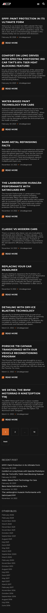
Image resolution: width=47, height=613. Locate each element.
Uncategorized (24, 37)
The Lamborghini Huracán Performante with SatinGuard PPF (21, 186)
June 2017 (6, 575)
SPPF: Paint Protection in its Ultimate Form (23, 20)
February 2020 (8, 560)
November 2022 (9, 521)
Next (5, 441)
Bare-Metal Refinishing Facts (19, 144)
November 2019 (8, 563)
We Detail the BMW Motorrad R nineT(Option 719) (21, 393)
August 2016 (7, 599)
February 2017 (7, 587)
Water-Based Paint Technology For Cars (18, 103)
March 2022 (7, 524)
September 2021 (9, 536)
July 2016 (5, 602)
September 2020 (9, 554)
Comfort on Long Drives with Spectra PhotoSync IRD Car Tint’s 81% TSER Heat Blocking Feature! (23, 60)
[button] (38, 4)
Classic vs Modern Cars (19, 229)
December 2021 (8, 527)
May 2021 (6, 548)
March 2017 (6, 584)
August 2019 (7, 569)
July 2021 (5, 542)
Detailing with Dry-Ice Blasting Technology (19, 309)
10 (34, 432)
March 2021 (6, 551)
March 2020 (7, 557)
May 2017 (6, 578)
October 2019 (7, 566)
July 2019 (5, 572)
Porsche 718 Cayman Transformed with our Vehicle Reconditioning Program (20, 351)
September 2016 (9, 596)
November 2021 (8, 530)
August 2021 (7, 539)
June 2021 (6, 545)
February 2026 (8, 515)
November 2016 (8, 590)
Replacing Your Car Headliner (16, 268)
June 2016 (6, 605)
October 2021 (7, 533)
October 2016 (7, 593)
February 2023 (8, 518)
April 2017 (6, 581)
